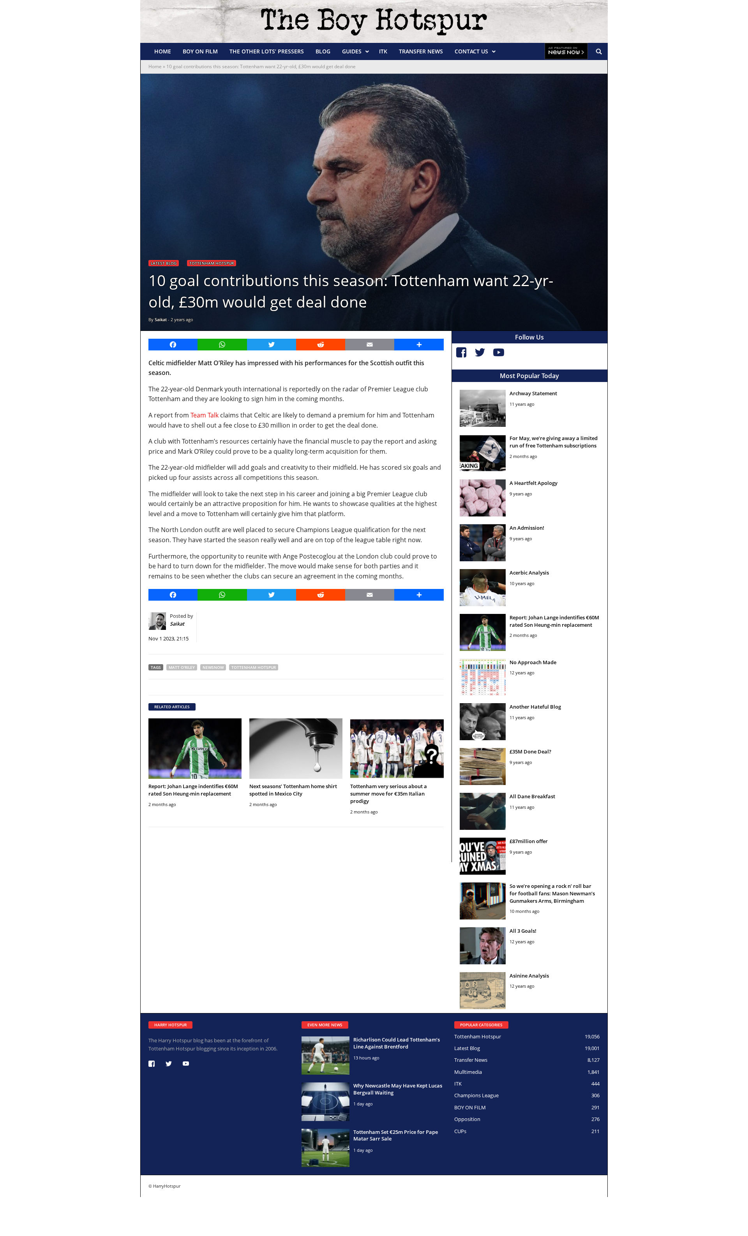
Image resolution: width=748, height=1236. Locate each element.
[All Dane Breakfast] (483, 811)
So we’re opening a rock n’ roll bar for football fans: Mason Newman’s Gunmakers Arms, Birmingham (552, 893)
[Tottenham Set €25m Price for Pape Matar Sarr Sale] (325, 1148)
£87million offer (529, 841)
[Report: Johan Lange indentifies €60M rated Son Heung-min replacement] (195, 748)
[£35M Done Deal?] (483, 766)
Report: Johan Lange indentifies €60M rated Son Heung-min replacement (193, 790)
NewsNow (213, 667)
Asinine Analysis (529, 975)
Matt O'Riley (182, 667)
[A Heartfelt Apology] (483, 497)
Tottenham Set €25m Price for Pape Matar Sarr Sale (395, 1135)
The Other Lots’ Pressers (266, 51)
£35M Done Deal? (530, 751)
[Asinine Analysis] (483, 990)
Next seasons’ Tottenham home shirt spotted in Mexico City (293, 790)
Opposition (467, 1119)
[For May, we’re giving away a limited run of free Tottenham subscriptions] (483, 453)
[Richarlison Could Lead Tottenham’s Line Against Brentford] (325, 1055)
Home (162, 51)
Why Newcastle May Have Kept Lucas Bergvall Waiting (397, 1089)
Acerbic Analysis (529, 572)
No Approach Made (533, 662)
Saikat (161, 319)
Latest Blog (163, 263)
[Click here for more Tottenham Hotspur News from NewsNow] (566, 51)
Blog (323, 51)
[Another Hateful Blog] (483, 721)
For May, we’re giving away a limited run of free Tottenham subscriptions (554, 442)
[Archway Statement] (483, 408)
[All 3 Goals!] (483, 945)
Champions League (476, 1095)
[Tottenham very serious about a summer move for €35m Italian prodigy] (396, 748)
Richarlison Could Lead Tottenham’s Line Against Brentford (396, 1043)
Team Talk (205, 415)
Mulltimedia (468, 1071)
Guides (352, 51)
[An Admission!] (483, 542)
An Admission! (527, 527)
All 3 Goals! (523, 930)
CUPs (460, 1131)
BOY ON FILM (200, 51)
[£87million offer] (483, 856)
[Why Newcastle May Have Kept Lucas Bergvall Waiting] (325, 1101)
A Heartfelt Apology (533, 482)
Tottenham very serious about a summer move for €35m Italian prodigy (388, 794)
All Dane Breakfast (532, 796)
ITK (383, 51)
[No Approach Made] (483, 677)
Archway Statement (533, 393)
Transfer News (421, 51)
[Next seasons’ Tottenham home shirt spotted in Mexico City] (295, 748)
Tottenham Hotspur (211, 263)
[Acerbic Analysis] (483, 587)
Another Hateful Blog (535, 706)
